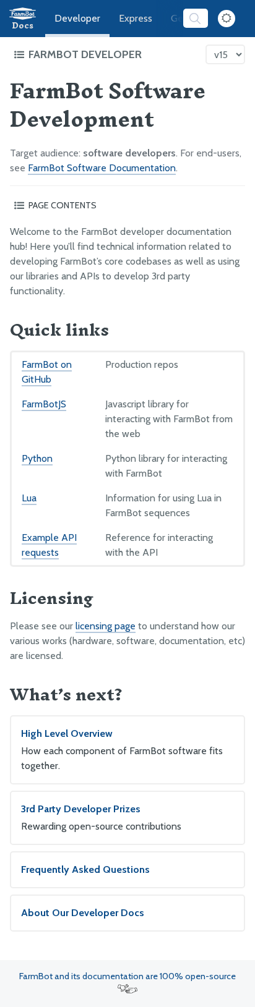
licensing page (106, 626)
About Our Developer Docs (82, 913)
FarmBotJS (44, 404)
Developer (77, 18)
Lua (29, 498)
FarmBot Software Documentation (102, 168)
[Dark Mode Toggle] (226, 18)
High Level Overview (122, 749)
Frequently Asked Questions (85, 869)
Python (37, 458)
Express (135, 18)
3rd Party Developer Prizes (101, 817)
